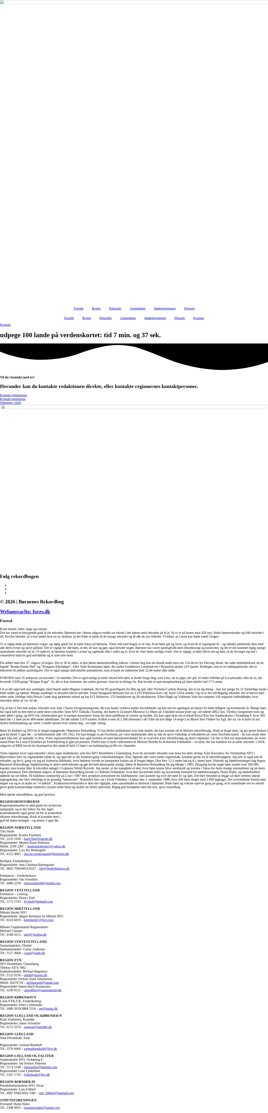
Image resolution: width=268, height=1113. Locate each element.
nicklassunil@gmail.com (42, 982)
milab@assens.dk (35, 975)
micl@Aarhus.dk (35, 934)
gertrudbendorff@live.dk (40, 1048)
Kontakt (198, 318)
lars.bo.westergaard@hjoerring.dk (46, 854)
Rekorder (115, 308)
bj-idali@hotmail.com (38, 901)
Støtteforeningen (165, 308)
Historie (189, 308)
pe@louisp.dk (48, 1008)
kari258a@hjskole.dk (38, 839)
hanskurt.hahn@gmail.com (42, 1107)
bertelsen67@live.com (38, 920)
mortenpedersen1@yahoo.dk (46, 846)
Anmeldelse (138, 308)
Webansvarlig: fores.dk (25, 611)
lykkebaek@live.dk (37, 1074)
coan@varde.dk (34, 953)
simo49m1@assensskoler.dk (42, 990)
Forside (79, 308)
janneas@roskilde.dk (38, 1027)
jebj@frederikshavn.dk (54, 868)
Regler (96, 308)
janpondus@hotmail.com (40, 1067)
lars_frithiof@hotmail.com (56, 1093)
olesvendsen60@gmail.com (42, 883)
